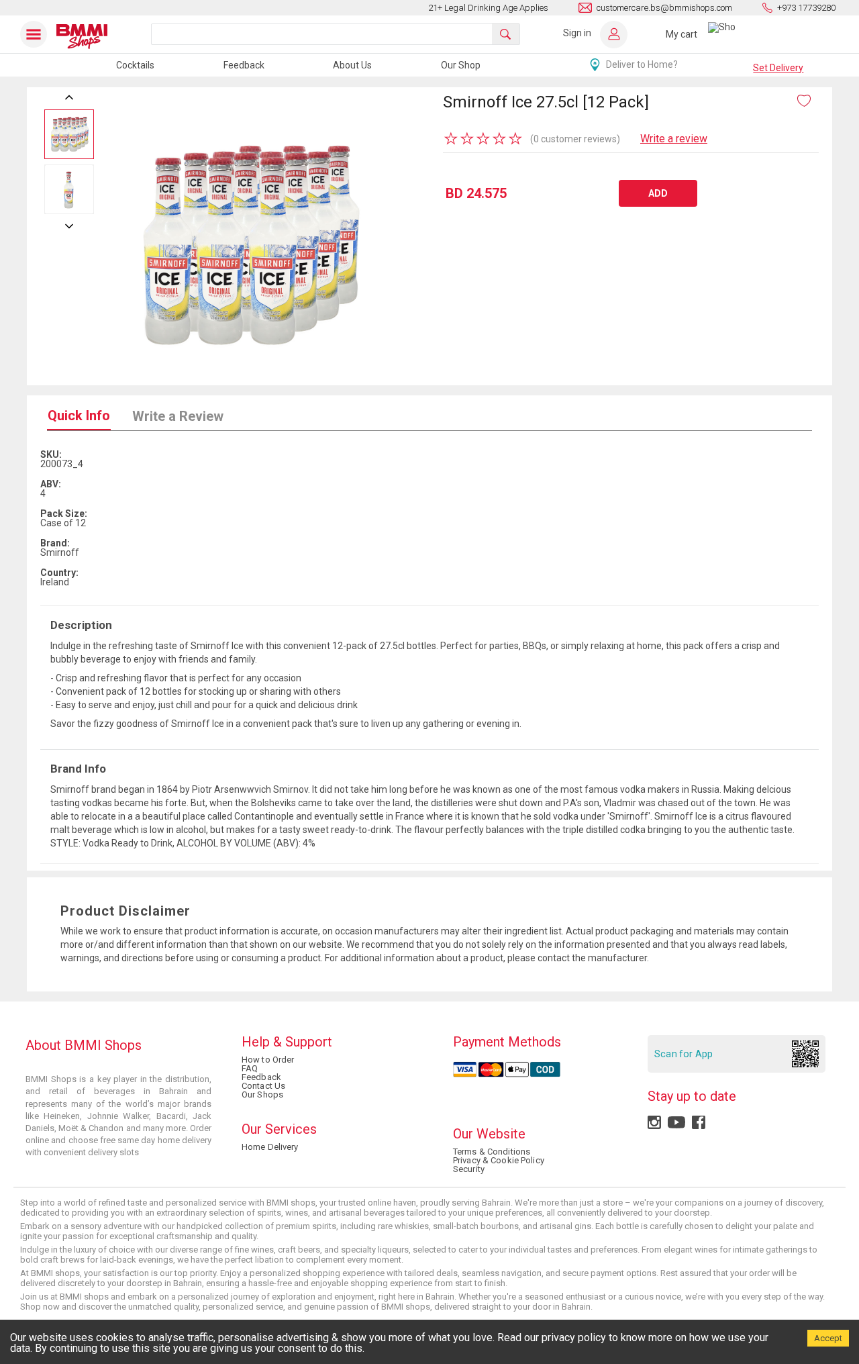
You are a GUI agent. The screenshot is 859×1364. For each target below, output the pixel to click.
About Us (352, 65)
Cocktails (135, 65)
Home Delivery (270, 1147)
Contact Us (263, 1086)
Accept (828, 1338)
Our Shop (461, 65)
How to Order (268, 1060)
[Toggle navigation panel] (36, 34)
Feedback (243, 65)
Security (469, 1169)
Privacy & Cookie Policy (498, 1160)
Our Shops (262, 1094)
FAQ (250, 1068)
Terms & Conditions (491, 1152)
